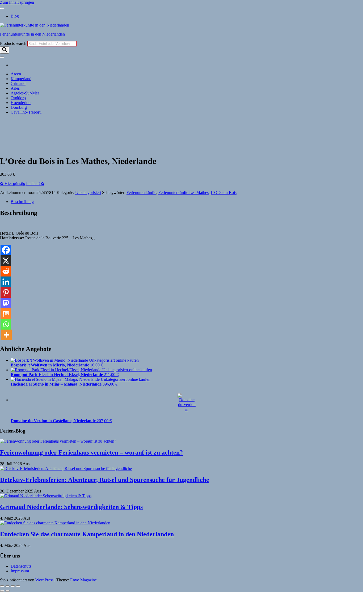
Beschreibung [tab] (22, 201)
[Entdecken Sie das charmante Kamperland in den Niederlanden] (55, 523)
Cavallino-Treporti (26, 112)
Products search (13, 43)
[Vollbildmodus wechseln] (7, 586)
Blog (15, 16)
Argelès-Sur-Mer (25, 93)
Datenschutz (21, 566)
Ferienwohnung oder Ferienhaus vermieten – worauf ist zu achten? (91, 452)
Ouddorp (18, 98)
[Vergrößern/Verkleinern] (2, 586)
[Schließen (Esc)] (18, 586)
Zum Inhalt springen (17, 2)
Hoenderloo (21, 102)
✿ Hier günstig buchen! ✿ (22, 183)
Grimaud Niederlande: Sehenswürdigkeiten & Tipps (71, 506)
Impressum (20, 571)
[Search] (4, 50)
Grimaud (18, 83)
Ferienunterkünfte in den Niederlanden (32, 34)
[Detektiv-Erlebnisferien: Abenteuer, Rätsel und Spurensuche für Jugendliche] (66, 468)
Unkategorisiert (88, 192)
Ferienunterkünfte (141, 192)
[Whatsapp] (6, 324)
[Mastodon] (6, 303)
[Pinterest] (6, 292)
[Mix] (6, 313)
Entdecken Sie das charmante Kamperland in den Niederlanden (87, 534)
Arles (15, 88)
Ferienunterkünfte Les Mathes (183, 192)
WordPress (44, 580)
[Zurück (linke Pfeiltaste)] (2, 591)
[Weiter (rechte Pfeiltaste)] (7, 591)
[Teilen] (13, 586)
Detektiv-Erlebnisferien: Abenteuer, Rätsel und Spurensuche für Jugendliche (104, 479)
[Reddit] (6, 271)
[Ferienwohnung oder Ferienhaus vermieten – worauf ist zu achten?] (58, 441)
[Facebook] (6, 250)
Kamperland (21, 78)
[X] (6, 260)
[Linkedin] (6, 281)
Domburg (19, 107)
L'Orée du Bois (224, 192)
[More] (6, 335)
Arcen (16, 74)
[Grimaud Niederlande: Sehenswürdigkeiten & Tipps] (45, 496)
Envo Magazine (83, 580)
